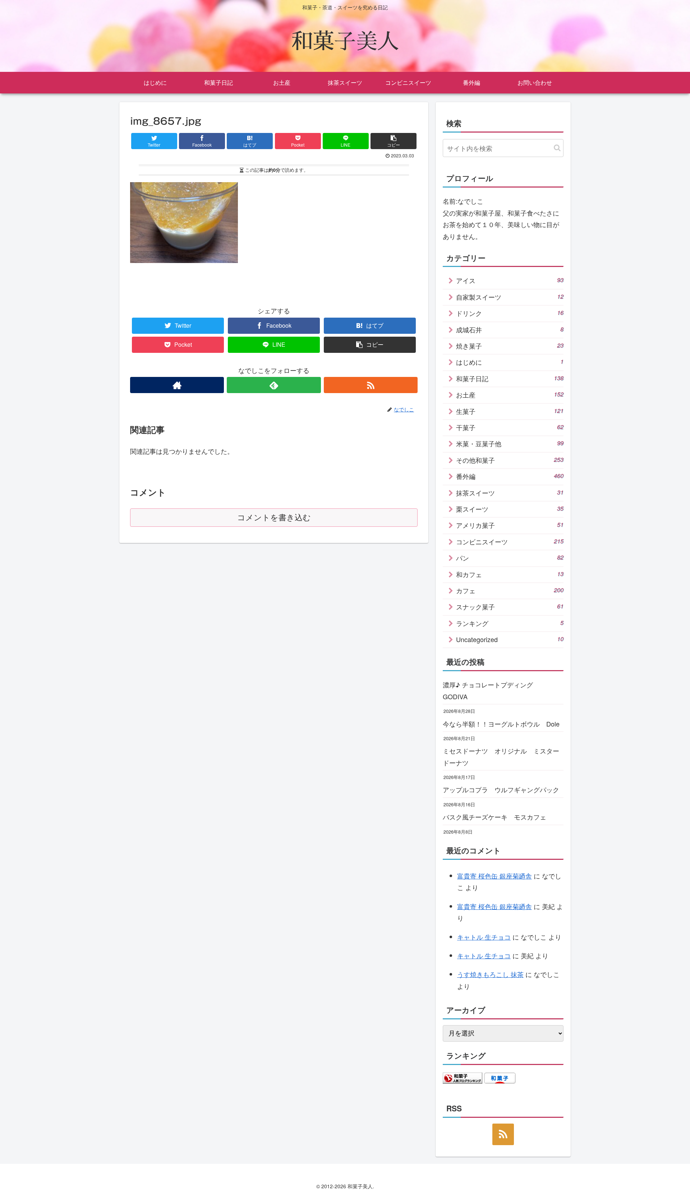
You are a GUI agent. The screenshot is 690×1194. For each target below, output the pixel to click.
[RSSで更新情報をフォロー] (371, 385)
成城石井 (510, 329)
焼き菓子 (510, 345)
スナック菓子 (510, 606)
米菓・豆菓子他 (510, 443)
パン (510, 557)
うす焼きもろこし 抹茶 (490, 974)
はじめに (510, 362)
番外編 (510, 476)
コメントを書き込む (274, 517)
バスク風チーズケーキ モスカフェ (494, 816)
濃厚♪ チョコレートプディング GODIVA (491, 690)
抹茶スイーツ (510, 492)
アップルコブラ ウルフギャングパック (501, 789)
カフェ (510, 590)
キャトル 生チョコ (484, 936)
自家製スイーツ (510, 296)
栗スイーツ (510, 508)
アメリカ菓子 (510, 525)
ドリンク (510, 313)
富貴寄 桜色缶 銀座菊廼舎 (494, 875)
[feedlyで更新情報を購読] (274, 385)
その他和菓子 (510, 460)
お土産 (510, 394)
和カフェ (510, 574)
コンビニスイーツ (510, 541)
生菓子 (510, 411)
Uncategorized (510, 639)
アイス (510, 280)
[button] (557, 148)
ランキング (510, 623)
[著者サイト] (177, 385)
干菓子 (510, 427)
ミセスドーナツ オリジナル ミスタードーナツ (501, 756)
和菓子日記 (510, 378)
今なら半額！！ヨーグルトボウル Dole (501, 723)
